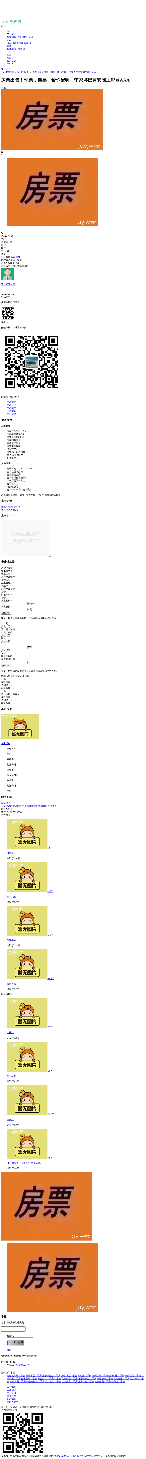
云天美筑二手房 (29, 1378)
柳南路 (10, 853)
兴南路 (10, 1119)
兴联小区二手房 (69, 1375)
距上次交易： (8, 582)
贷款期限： (7, 650)
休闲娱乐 (33, 806)
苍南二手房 (24, 1365)
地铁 (8, 806)
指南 (9, 58)
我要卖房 (11, 49)
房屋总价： (7, 606)
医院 (21, 806)
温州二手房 (23, 72)
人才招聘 (11, 1390)
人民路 (10, 1032)
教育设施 (14, 806)
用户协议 (11, 1393)
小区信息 (11, 414)
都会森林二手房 (46, 1378)
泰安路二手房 (118, 1381)
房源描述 (11, 402)
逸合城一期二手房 (87, 1378)
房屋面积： (7, 600)
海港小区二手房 (34, 1375)
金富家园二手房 (103, 1381)
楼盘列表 (11, 43)
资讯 (9, 61)
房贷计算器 (27, 37)
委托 (9, 46)
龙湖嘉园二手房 (121, 1378)
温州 (3, 26)
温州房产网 (8, 72)
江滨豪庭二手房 (70, 1381)
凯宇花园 (11, 896)
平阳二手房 (12, 1365)
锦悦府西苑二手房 (35, 1381)
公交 (3, 806)
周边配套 (11, 411)
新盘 (9, 40)
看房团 (20, 43)
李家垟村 (15, 257)
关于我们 (11, 1387)
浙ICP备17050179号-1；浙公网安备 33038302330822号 (75, 1456)
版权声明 (11, 1396)
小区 (9, 52)
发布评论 (15, 507)
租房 (9, 55)
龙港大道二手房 (86, 1381)
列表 (9, 37)
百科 (14, 61)
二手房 (10, 34)
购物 (40, 806)
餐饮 (45, 806)
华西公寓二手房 (105, 1378)
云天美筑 (11, 984)
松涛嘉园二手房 (18, 1381)
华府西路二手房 (133, 1375)
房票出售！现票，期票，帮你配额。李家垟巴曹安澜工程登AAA (64, 72)
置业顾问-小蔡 (8, 284)
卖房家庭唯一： (9, 576)
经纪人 (10, 64)
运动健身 (51, 806)
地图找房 (16, 37)
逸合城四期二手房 (16, 1375)
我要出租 (21, 49)
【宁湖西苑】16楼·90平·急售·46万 (24, 1163)
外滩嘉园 (11, 940)
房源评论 (11, 405)
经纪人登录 (12, 1402)
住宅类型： (7, 570)
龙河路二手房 (84, 1375)
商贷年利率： (8, 656)
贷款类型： (7, 635)
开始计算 (6, 613)
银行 (27, 806)
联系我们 (11, 1399)
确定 (9, 1349)
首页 (9, 31)
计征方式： (7, 594)
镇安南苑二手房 (100, 1375)
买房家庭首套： (9, 588)
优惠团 (27, 43)
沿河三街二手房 (53, 1381)
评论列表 (5, 507)
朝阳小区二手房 (116, 1375)
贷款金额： (7, 641)
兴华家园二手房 (70, 1378)
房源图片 (11, 408)
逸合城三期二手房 (51, 1375)
